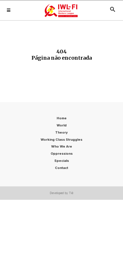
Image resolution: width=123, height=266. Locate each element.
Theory (61, 132)
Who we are (61, 146)
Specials (61, 161)
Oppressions (62, 154)
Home (62, 118)
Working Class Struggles (61, 140)
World (62, 125)
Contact (61, 168)
